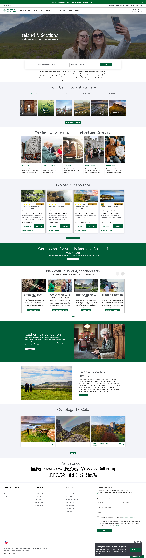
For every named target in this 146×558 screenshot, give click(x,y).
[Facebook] (135, 542)
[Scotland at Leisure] (112, 196)
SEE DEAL (89, 2)
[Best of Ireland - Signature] (86, 196)
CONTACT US (119, 6)
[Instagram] (141, 542)
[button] (12, 542)
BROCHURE (111, 6)
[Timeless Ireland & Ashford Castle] (33, 196)
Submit (104, 530)
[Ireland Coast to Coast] (59, 196)
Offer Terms (100, 494)
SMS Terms (108, 525)
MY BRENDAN (126, 6)
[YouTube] (138, 542)
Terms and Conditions (128, 517)
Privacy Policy (118, 525)
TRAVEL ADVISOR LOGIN (136, 6)
